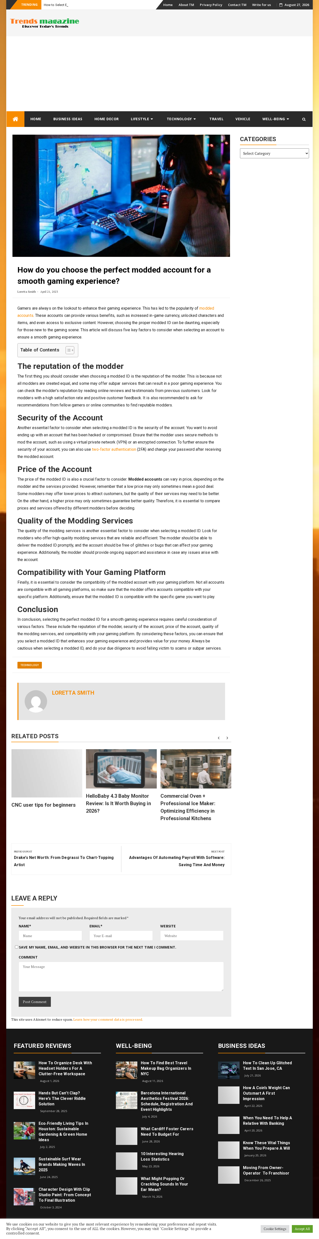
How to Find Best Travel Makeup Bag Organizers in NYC (166, 1068)
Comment (28, 957)
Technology (179, 118)
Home (168, 4)
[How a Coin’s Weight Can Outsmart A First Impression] (228, 1094)
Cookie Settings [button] (275, 1229)
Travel (216, 118)
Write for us (261, 4)
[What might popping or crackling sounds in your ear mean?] (126, 1185)
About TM (186, 4)
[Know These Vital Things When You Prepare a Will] (228, 1149)
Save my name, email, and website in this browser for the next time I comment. (97, 947)
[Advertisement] (159, 74)
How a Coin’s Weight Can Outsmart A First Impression (266, 1093)
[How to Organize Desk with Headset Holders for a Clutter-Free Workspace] (24, 1069)
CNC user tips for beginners (43, 805)
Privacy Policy (211, 4)
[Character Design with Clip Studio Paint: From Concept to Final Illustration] (24, 1196)
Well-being (273, 118)
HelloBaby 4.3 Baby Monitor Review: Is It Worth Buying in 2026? (118, 803)
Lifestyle (140, 118)
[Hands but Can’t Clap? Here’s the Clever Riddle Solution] (24, 1100)
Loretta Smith (26, 291)
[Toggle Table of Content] (67, 350)
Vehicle (243, 118)
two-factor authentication (114, 449)
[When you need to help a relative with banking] (228, 1125)
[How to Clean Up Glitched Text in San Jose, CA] (228, 1069)
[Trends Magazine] (15, 119)
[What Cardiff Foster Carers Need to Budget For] (126, 1135)
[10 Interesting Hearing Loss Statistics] (126, 1160)
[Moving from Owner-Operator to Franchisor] (228, 1174)
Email (95, 926)
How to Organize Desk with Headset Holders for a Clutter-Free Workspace (65, 1068)
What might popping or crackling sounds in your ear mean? (164, 1184)
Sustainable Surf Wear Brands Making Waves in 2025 (62, 1164)
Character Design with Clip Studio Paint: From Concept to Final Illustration (65, 1195)
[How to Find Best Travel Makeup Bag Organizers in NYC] (126, 1069)
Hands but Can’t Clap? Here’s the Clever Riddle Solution (62, 1098)
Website (168, 926)
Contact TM (237, 4)
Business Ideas (67, 118)
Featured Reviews (43, 1045)
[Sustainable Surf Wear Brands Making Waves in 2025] (24, 1166)
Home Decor (106, 118)
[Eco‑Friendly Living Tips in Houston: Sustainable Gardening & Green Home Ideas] (24, 1130)
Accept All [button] (302, 1229)
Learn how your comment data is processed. (108, 1019)
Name (25, 926)
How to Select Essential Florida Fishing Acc (75, 5)
